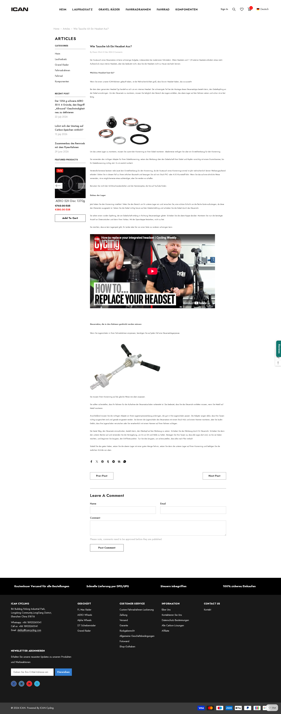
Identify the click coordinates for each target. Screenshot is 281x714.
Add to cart (82, 218)
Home (56, 28)
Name (93, 503)
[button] (262, 9)
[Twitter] (97, 461)
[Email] (119, 461)
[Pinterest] (102, 461)
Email (163, 503)
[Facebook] (91, 461)
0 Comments (117, 52)
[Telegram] (113, 461)
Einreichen (63, 672)
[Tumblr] (108, 461)
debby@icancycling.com (29, 630)
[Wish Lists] (242, 9)
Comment (95, 518)
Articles (66, 28)
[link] (41, 586)
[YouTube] (29, 683)
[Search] (234, 9)
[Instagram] (21, 683)
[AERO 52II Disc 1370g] (82, 182)
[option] (82, 196)
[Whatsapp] (124, 461)
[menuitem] (70, 54)
